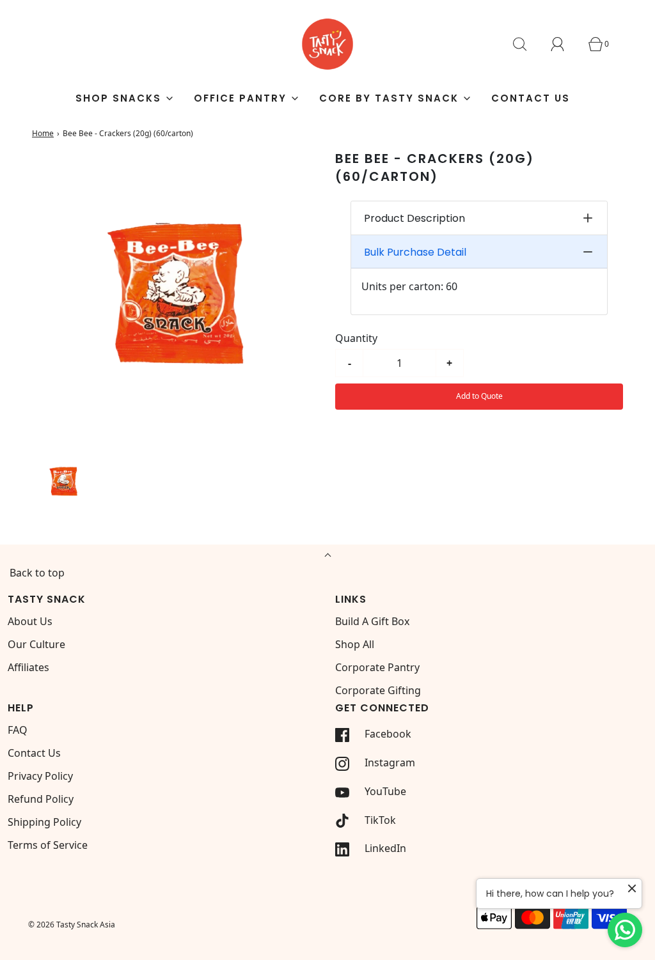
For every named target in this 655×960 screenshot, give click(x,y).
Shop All (354, 644)
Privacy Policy (40, 776)
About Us (30, 621)
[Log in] (565, 44)
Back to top (37, 573)
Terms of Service (48, 845)
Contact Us (530, 98)
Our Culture (36, 644)
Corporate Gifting (378, 690)
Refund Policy (41, 799)
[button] (63, 481)
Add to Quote (479, 396)
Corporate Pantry (377, 667)
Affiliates (28, 667)
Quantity (356, 338)
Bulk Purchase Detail (415, 252)
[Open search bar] (527, 44)
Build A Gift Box (372, 621)
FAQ (18, 730)
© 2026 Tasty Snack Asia (71, 924)
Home (43, 133)
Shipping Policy (44, 822)
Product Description (414, 218)
